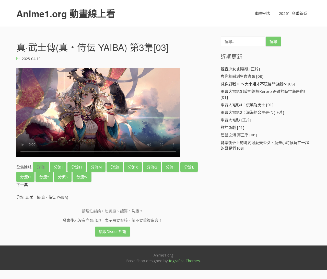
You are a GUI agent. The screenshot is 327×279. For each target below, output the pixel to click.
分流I (114, 167)
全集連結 (24, 167)
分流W (82, 176)
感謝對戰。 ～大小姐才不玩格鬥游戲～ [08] (258, 83)
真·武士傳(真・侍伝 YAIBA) (46, 197)
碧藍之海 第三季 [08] (239, 134)
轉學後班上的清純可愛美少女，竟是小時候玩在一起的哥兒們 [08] (265, 145)
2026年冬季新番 (293, 13)
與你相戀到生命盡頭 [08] (242, 76)
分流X (133, 167)
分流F (171, 167)
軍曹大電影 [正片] (236, 119)
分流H (76, 167)
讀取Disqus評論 (112, 231)
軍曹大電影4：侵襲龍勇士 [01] (247, 104)
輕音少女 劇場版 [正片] (240, 68)
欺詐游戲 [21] (232, 127)
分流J (41, 167)
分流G (152, 167)
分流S (63, 176)
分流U (25, 176)
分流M (96, 167)
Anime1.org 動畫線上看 (65, 13)
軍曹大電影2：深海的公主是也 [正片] (252, 112)
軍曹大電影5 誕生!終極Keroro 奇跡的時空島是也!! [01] (263, 94)
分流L (189, 167)
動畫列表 (263, 13)
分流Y (44, 176)
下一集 (22, 184)
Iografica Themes (184, 260)
